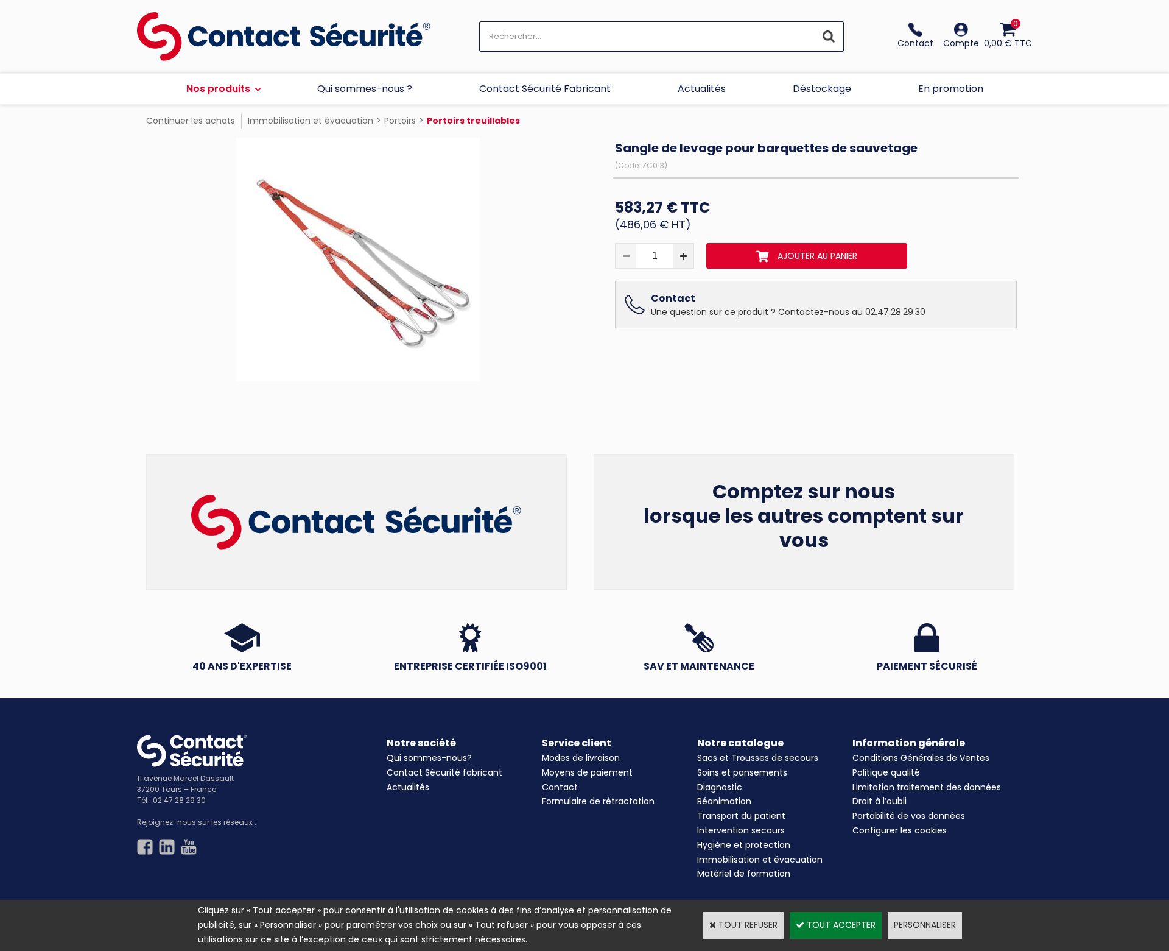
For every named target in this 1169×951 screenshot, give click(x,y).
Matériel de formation (743, 874)
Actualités (702, 89)
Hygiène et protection (743, 845)
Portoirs (400, 121)
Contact (560, 787)
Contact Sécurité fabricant (444, 772)
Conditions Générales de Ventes (920, 758)
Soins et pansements (742, 772)
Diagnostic (719, 787)
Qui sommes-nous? (429, 758)
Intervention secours (741, 830)
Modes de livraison (581, 758)
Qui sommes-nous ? (364, 89)
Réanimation (724, 801)
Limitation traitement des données (926, 787)
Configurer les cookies (899, 830)
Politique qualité (886, 772)
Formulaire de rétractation (598, 801)
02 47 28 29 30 (179, 800)
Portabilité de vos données (908, 816)
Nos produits (218, 89)
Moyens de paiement (587, 772)
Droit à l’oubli (879, 801)
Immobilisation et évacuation (310, 121)
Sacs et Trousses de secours (757, 758)
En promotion (950, 89)
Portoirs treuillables (473, 121)
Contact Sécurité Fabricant (545, 89)
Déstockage (822, 89)
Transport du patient (741, 816)
